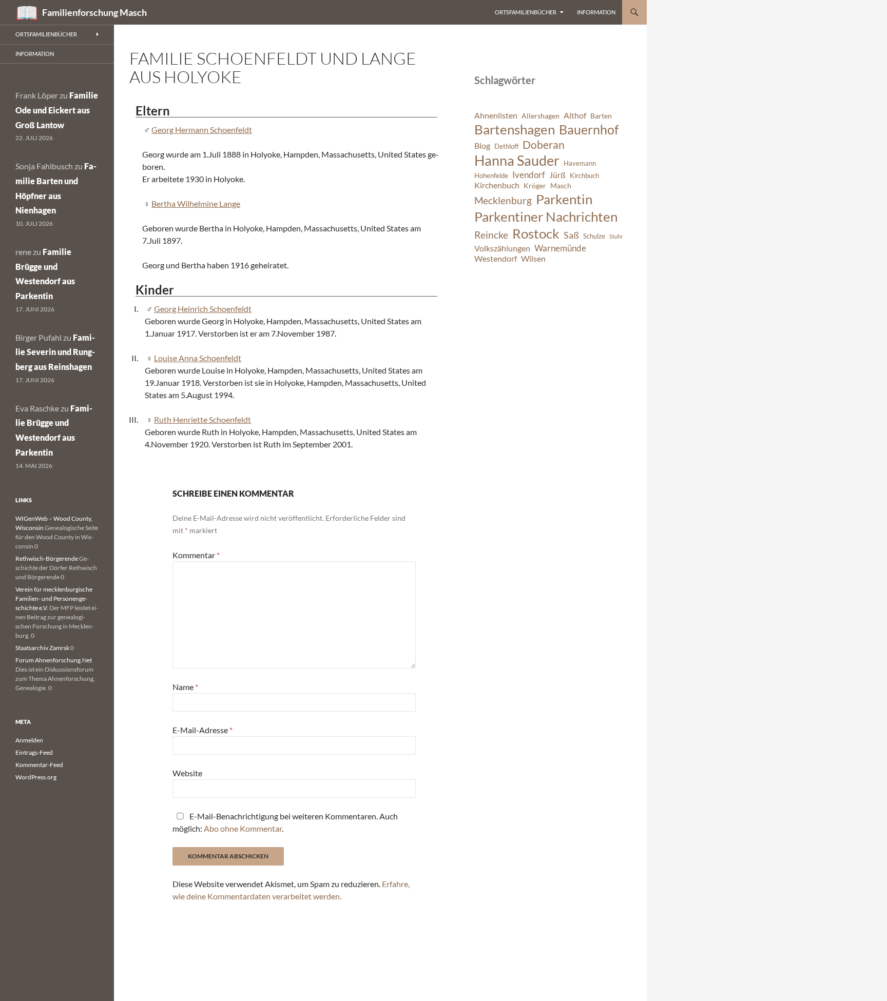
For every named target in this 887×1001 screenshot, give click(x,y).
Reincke (491, 235)
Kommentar (196, 555)
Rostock (536, 233)
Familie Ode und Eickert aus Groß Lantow (56, 110)
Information (596, 12)
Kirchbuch (584, 176)
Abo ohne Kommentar (243, 828)
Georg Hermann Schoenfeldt (201, 129)
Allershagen (541, 115)
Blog (482, 145)
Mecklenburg (503, 200)
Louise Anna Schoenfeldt (197, 358)
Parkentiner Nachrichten (546, 216)
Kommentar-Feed (39, 765)
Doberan (544, 144)
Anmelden (29, 740)
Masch (560, 185)
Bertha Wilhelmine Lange (195, 203)
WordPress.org (35, 777)
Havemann (580, 163)
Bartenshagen (514, 129)
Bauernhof (589, 129)
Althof (575, 115)
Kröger (535, 185)
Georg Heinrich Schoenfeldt (203, 308)
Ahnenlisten (495, 115)
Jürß (557, 175)
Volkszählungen (502, 248)
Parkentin (564, 199)
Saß (571, 235)
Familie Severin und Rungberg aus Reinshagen (55, 352)
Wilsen (533, 258)
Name (185, 687)
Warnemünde (560, 248)
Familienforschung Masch (94, 12)
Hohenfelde (491, 176)
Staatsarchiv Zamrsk (42, 648)
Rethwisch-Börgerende (46, 558)
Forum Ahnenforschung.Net (53, 660)
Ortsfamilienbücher (525, 12)
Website (187, 773)
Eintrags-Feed (34, 752)
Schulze (594, 236)
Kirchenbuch (496, 185)
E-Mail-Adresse (202, 730)
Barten (601, 115)
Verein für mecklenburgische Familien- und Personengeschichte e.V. (53, 598)
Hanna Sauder (517, 160)
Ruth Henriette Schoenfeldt (202, 419)
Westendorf (495, 258)
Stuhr (616, 236)
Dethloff (506, 146)
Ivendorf (528, 174)
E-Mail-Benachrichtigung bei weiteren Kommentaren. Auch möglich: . (285, 822)
